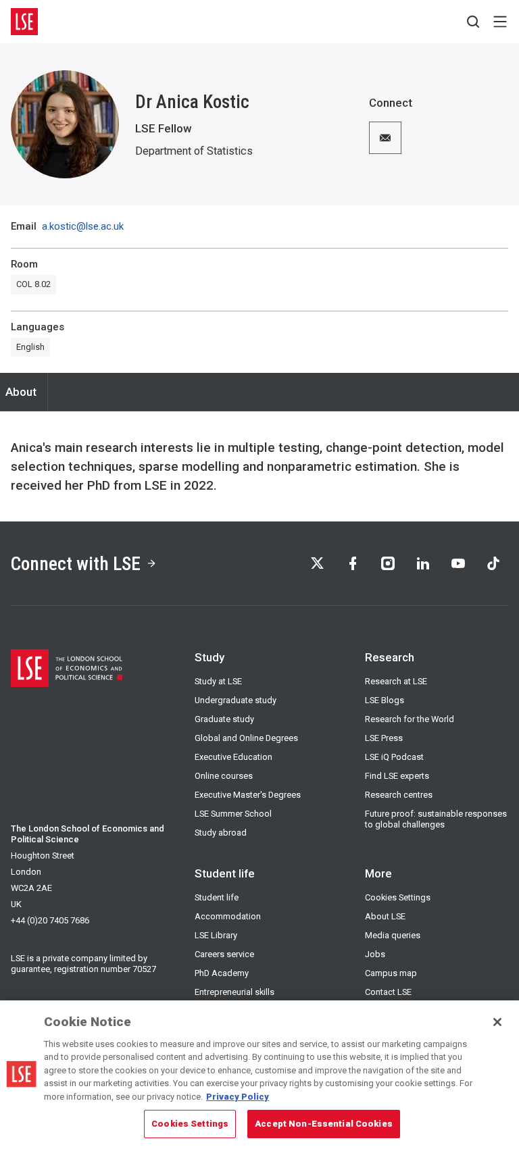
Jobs (375, 954)
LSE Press (384, 738)
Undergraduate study (235, 700)
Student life (217, 897)
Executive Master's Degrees (248, 795)
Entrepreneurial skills (234, 992)
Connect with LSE (76, 564)
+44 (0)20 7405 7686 (50, 920)
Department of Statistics (194, 151)
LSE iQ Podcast (394, 757)
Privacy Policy (237, 1097)
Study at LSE (218, 681)
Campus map (391, 973)
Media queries (392, 935)
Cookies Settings (397, 897)
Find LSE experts (397, 776)
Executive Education (233, 757)
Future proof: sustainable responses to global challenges (436, 819)
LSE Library (216, 935)
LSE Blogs (384, 700)
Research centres (398, 795)
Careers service (224, 954)
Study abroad (221, 832)
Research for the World (409, 719)
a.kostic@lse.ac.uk (83, 227)
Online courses (224, 776)
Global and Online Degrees (246, 738)
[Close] (497, 1022)
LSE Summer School (233, 814)
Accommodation (228, 916)
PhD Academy (222, 973)
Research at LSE (396, 681)
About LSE (385, 916)
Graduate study (224, 719)
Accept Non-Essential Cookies (324, 1124)
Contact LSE (388, 992)
